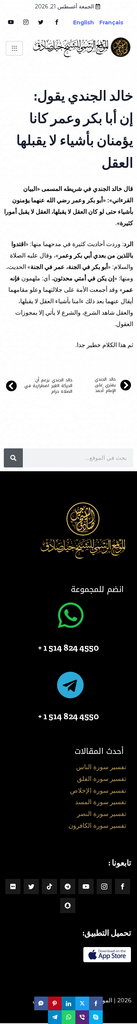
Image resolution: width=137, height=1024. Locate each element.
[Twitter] (41, 22)
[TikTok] (49, 886)
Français (117, 22)
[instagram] (26, 22)
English (83, 22)
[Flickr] (13, 886)
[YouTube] (11, 22)
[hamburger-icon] (14, 48)
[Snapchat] (67, 905)
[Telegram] (67, 886)
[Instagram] (104, 886)
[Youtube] (86, 886)
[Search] (13, 457)
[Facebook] (56, 22)
